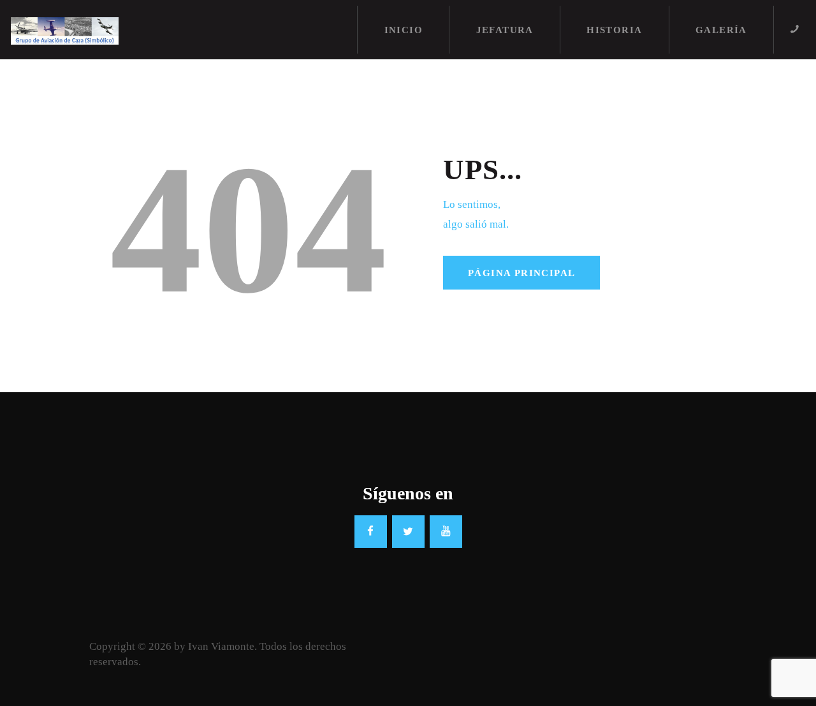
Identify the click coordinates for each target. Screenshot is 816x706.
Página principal (521, 273)
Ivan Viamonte (221, 646)
